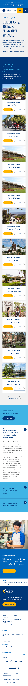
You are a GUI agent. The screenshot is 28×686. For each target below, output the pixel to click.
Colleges (4, 615)
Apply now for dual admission (17, 2)
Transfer (4, 619)
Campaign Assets (17, 619)
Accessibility (5, 682)
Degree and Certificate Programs (7, 622)
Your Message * (5, 645)
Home (4, 580)
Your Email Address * (6, 652)
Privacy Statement (6, 679)
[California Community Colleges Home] (6, 10)
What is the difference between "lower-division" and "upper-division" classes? (10, 490)
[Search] (25, 10)
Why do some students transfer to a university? (10, 503)
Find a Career (5, 617)
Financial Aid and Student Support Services (7, 625)
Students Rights (13, 682)
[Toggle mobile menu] (20, 10)
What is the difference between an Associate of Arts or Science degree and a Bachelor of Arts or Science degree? (11, 433)
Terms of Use (16, 679)
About (15, 615)
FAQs (15, 617)
